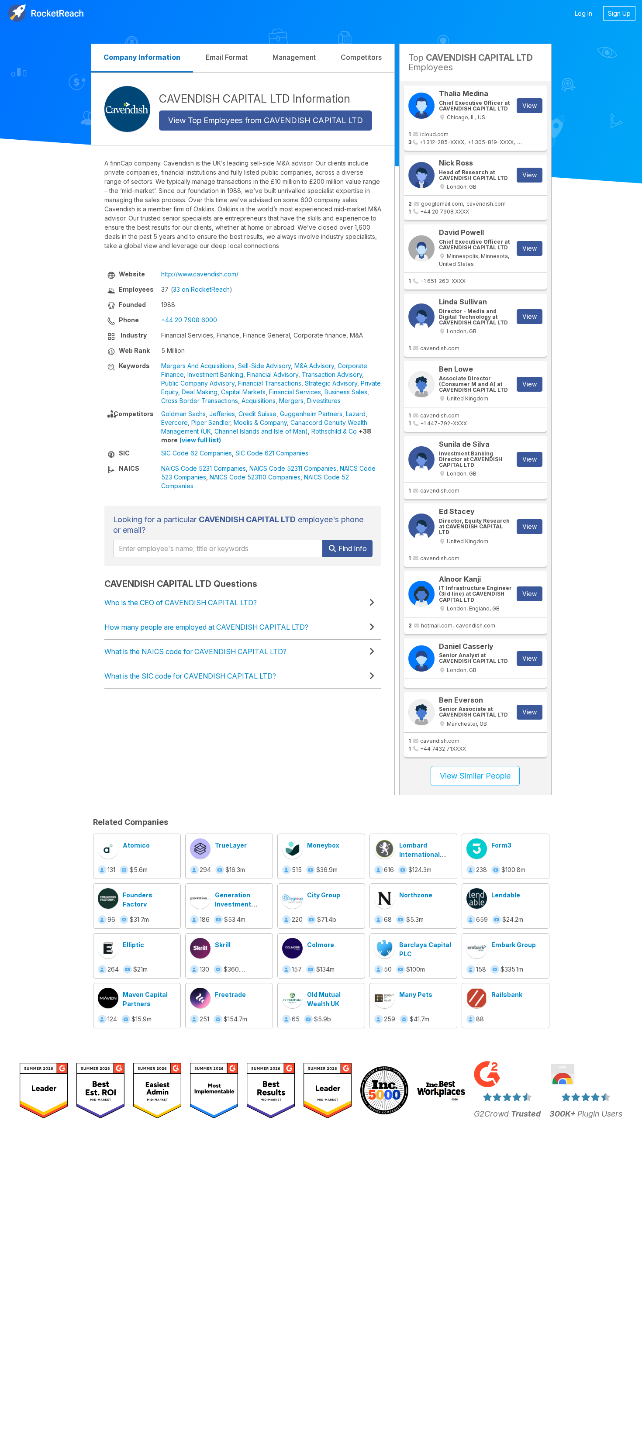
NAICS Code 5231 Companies (203, 468)
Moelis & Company (260, 422)
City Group (323, 895)
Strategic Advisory (331, 383)
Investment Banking (215, 374)
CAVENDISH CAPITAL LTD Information (254, 98)
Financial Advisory (272, 374)
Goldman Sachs (183, 413)
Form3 (501, 845)
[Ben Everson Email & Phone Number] (421, 712)
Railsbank (506, 994)
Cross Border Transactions (199, 400)
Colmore (320, 944)
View (529, 105)
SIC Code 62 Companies (196, 453)
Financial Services (295, 392)
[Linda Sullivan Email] (421, 316)
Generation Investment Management (236, 904)
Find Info (352, 548)
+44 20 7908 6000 (189, 320)
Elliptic (133, 944)
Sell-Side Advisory (264, 365)
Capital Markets (243, 392)
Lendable (505, 895)
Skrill (223, 944)
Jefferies (222, 413)
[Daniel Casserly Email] (421, 658)
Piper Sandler (210, 422)
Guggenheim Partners (311, 413)
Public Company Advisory (198, 383)
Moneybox (323, 845)
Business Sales (345, 392)
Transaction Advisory (332, 374)
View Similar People (475, 775)
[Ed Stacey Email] (421, 527)
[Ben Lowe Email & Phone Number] (421, 384)
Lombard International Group (419, 854)
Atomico (136, 845)
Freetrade (230, 994)
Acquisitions (259, 400)
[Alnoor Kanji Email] (421, 594)
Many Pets (415, 994)
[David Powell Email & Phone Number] (421, 248)
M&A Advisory (314, 365)
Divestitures (324, 400)
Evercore (174, 422)
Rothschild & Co (334, 431)
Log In (583, 13)
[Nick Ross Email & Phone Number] (421, 175)
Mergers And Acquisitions (198, 365)
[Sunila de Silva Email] (421, 459)
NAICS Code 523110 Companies (255, 477)
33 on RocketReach (201, 289)
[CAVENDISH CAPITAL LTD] (127, 109)
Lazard (356, 413)
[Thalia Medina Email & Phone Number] (421, 106)
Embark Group (513, 944)
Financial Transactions (269, 383)
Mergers (291, 400)
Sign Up (619, 13)
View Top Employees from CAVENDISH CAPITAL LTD (265, 120)
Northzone (415, 895)
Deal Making (199, 392)
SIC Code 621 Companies (271, 453)
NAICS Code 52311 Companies (292, 468)
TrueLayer (231, 845)
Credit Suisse (257, 413)
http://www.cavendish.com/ (199, 274)
